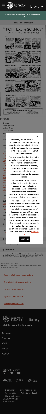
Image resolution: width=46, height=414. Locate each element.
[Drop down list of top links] (4, 4)
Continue (25, 239)
